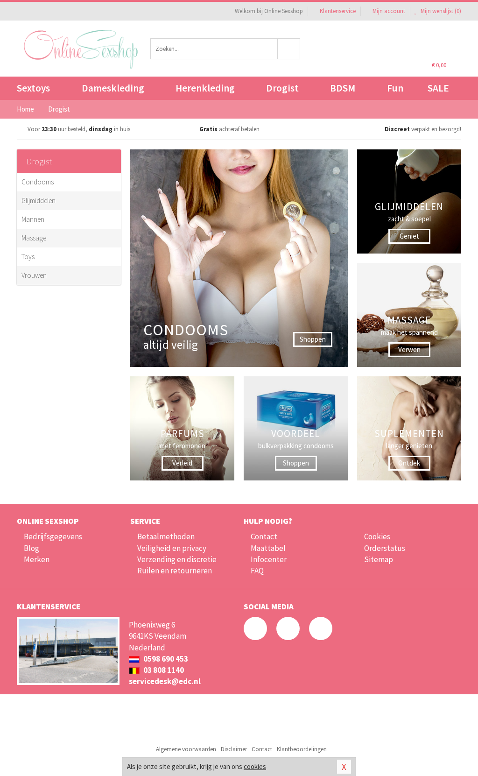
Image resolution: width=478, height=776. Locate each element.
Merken (36, 559)
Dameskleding (113, 88)
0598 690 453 (165, 659)
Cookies (377, 536)
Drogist (282, 88)
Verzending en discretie (177, 559)
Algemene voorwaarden (186, 749)
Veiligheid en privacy (171, 548)
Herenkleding (205, 88)
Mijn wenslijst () (440, 11)
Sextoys (33, 88)
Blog (31, 548)
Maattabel (268, 548)
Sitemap (378, 559)
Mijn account (389, 11)
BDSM (342, 88)
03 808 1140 (163, 670)
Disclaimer (234, 749)
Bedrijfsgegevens (53, 536)
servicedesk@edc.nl (165, 681)
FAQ (257, 570)
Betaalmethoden (166, 536)
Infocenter (269, 559)
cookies (255, 766)
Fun (395, 88)
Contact (264, 536)
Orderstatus (384, 548)
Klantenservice (338, 11)
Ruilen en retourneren (174, 570)
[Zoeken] (289, 48)
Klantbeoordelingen (302, 749)
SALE (438, 88)
